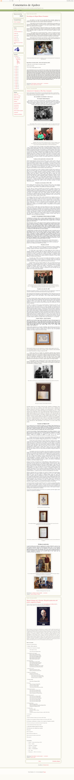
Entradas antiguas (56, 761)
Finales (15, 33)
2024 (16, 56)
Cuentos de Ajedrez (33, 594)
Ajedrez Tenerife (17, 97)
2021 (16, 69)
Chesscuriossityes (17, 103)
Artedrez (15, 101)
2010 (16, 83)
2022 (16, 67)
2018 (16, 74)
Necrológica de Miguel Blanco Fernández (37, 16)
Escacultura (16, 108)
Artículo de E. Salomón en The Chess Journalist (39, 91)
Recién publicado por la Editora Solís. (50, 604)
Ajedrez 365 (16, 94)
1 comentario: (45, 756)
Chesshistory (16, 105)
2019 (16, 72)
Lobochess (16, 112)
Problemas (16, 40)
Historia (31, 84)
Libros (34, 757)
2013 (16, 78)
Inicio (15, 10)
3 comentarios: (46, 83)
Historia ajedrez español (18, 110)
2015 (16, 75)
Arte (14, 29)
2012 (16, 80)
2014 (16, 77)
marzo (17, 57)
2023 (16, 66)
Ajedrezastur (16, 99)
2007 (16, 88)
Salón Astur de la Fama (37, 84)
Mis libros (20, 10)
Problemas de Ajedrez (18, 114)
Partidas (15, 38)
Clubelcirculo (16, 106)
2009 (16, 85)
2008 (16, 86)
